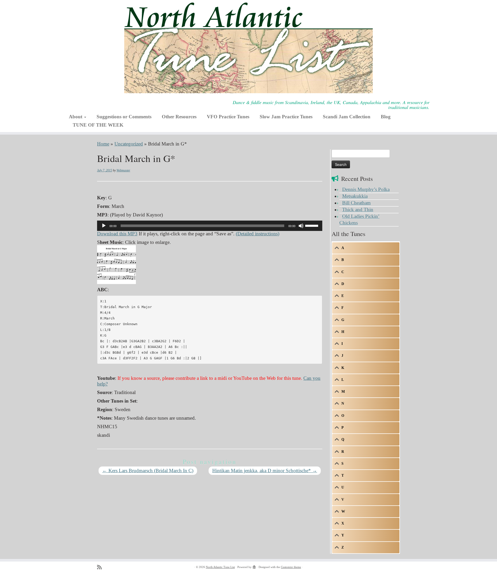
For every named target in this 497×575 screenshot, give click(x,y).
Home (103, 144)
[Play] (103, 225)
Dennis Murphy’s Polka (366, 189)
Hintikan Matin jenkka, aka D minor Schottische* (264, 470)
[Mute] (301, 225)
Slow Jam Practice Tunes (286, 116)
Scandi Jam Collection (346, 116)
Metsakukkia (355, 196)
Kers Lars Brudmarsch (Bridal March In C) (147, 470)
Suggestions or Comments (124, 116)
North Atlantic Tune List (220, 567)
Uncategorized (128, 144)
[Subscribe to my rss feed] (101, 567)
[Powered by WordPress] (254, 566)
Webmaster (123, 170)
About (76, 116)
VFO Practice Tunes (228, 116)
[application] (209, 226)
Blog (386, 116)
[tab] (365, 248)
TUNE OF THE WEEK (98, 125)
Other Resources (179, 116)
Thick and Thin (357, 209)
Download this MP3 (117, 233)
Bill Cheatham (356, 203)
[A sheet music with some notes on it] (116, 264)
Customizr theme (291, 567)
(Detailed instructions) (257, 233)
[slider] (312, 225)
